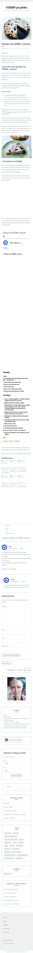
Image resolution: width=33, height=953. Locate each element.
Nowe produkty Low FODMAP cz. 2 (14, 485)
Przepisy (5, 48)
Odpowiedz (21, 548)
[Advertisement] (16, 199)
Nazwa (3, 629)
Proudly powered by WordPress (10, 951)
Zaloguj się (5, 921)
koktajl (21, 842)
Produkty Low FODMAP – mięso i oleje (19, 669)
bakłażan (8, 833)
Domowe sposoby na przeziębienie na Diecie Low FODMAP (15, 814)
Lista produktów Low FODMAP (12, 889)
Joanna (20, 243)
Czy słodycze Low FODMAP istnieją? (13, 904)
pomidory (15, 848)
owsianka (19, 845)
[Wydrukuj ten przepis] (3, 236)
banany (15, 833)
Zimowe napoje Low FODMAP (9, 818)
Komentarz (4, 606)
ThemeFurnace (24, 951)
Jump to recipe (5, 53)
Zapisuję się (16, 775)
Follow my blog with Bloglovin (8, 943)
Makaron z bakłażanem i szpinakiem (10, 810)
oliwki (12, 845)
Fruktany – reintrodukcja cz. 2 (12, 893)
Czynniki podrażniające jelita (22, 485)
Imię (4, 767)
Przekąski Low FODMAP (8, 807)
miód (6, 845)
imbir (14, 842)
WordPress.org (6, 932)
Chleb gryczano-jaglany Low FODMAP (5, 485)
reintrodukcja (22, 855)
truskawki (16, 441)
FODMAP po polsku (16, 7)
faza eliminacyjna (11, 839)
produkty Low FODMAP (13, 852)
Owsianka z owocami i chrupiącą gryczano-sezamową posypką (5, 470)
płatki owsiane (10, 855)
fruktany (8, 842)
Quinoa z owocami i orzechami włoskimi (22, 469)
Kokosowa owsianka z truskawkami (13, 469)
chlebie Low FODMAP (15, 172)
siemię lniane (9, 858)
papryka (7, 848)
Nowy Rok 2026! (7, 803)
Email (5, 760)
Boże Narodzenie (11, 836)
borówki (11, 441)
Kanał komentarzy (6, 928)
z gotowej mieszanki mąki (12, 112)
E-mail (3, 637)
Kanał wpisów (5, 925)
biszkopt (5, 441)
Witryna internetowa (5, 646)
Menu (17, 17)
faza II (21, 839)
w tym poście (15, 585)
